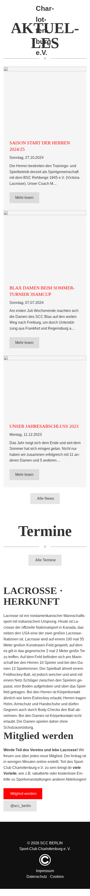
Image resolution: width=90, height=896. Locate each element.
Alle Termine (45, 555)
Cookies (57, 868)
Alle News (45, 495)
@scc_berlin (20, 799)
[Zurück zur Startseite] (45, 5)
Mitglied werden (23, 788)
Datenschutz (37, 868)
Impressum (45, 863)
